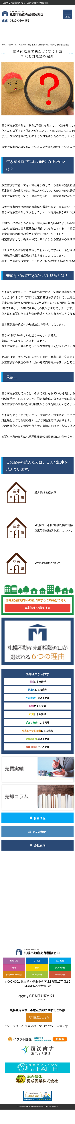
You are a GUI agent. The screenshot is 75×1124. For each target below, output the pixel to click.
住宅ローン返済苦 (14, 974)
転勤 (37, 968)
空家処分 (60, 961)
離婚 (14, 968)
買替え (37, 961)
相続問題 (14, 961)
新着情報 (40, 818)
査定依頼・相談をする (37, 607)
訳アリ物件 (60, 968)
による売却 (37, 681)
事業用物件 (60, 974)
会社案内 (40, 845)
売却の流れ (39, 831)
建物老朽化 (37, 974)
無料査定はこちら (39, 1017)
